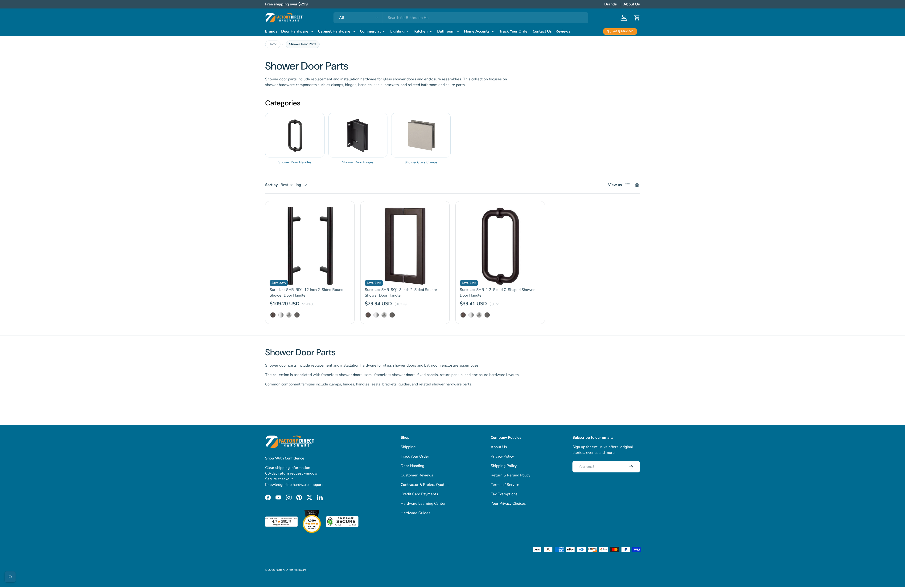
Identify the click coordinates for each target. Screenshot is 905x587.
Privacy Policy (502, 456)
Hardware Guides (415, 513)
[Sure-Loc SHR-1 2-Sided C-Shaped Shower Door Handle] (500, 246)
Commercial (370, 31)
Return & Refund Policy (510, 475)
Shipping (408, 447)
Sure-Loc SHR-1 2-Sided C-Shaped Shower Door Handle (497, 292)
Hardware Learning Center (423, 503)
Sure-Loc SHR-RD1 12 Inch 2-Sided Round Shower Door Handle (306, 292)
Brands (610, 4)
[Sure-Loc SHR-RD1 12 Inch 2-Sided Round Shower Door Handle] (310, 246)
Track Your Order (514, 31)
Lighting (397, 31)
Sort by (271, 184)
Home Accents (477, 31)
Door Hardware (294, 31)
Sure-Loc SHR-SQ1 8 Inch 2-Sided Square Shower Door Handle (401, 292)
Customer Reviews (417, 475)
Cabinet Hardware (334, 31)
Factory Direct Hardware (291, 570)
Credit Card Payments (419, 494)
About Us (631, 4)
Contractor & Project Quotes (424, 484)
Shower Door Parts (302, 44)
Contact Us (542, 31)
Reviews (562, 31)
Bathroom (445, 31)
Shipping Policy (504, 465)
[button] (637, 17)
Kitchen (421, 31)
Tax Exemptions (504, 494)
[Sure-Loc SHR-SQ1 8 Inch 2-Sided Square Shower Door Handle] (405, 246)
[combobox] (460, 17)
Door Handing (412, 465)
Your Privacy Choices (508, 503)
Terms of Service (505, 484)
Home (273, 44)
